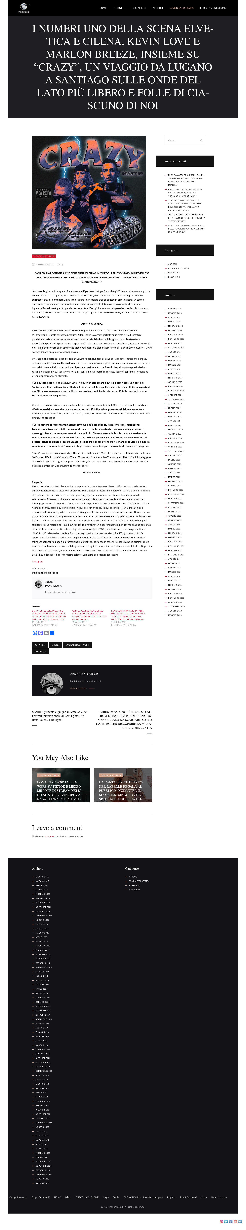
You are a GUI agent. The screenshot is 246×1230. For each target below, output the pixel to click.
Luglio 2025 (174, 356)
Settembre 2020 (176, 606)
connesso (50, 836)
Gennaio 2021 (175, 589)
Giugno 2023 (175, 464)
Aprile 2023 (174, 472)
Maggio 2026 (175, 313)
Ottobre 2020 (175, 602)
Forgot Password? (41, 1197)
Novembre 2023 (176, 442)
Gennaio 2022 (175, 537)
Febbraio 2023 (175, 481)
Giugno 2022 (175, 516)
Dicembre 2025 (175, 334)
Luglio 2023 (174, 460)
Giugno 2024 (175, 412)
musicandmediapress (77, 645)
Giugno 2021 (175, 567)
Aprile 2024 (174, 421)
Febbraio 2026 (175, 326)
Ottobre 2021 (175, 550)
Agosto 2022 (175, 507)
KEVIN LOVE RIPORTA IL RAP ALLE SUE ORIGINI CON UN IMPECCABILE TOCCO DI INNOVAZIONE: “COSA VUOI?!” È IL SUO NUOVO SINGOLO (128, 615)
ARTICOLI (172, 264)
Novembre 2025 (176, 339)
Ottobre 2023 (175, 446)
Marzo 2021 (174, 580)
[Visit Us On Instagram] (221, 1222)
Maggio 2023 (175, 468)
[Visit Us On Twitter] (226, 1222)
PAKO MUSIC (53, 586)
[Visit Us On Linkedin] (240, 1222)
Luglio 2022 (174, 511)
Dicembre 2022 (175, 490)
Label (67, 1197)
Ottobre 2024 (175, 395)
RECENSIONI (174, 277)
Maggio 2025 (175, 365)
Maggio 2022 (175, 520)
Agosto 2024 (175, 403)
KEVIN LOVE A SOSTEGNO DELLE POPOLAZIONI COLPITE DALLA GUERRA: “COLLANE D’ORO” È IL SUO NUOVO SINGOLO (89, 615)
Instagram (37, 561)
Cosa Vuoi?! (65, 457)
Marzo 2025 (174, 373)
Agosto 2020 (175, 611)
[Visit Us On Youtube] (235, 1222)
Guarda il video (91, 472)
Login (106, 1197)
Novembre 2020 (176, 598)
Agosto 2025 (175, 352)
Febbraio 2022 (175, 533)
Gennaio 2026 (175, 330)
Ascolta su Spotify (91, 323)
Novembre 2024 (176, 390)
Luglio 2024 (174, 408)
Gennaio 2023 (175, 485)
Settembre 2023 (176, 451)
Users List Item (219, 1197)
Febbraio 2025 (175, 378)
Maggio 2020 (175, 615)
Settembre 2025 (176, 347)
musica (56, 645)
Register (171, 1197)
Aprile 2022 (174, 524)
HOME (57, 1197)
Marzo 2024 (174, 425)
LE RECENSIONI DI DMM (87, 1197)
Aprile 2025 (174, 369)
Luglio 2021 (174, 563)
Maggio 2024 (175, 416)
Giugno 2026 (175, 308)
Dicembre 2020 (175, 593)
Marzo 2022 (174, 529)
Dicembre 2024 (175, 386)
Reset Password (188, 1197)
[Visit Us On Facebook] (230, 1222)
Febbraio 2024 (175, 429)
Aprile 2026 (174, 317)
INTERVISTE (173, 272)
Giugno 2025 (175, 360)
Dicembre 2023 (175, 438)
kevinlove (40, 645)
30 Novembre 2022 (45, 264)
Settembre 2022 (176, 503)
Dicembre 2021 (175, 541)
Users (204, 1197)
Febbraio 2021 (175, 585)
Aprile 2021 (174, 576)
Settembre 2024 (176, 399)
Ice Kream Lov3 (100, 457)
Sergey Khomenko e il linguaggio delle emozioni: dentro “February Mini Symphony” (186, 228)
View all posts (78, 688)
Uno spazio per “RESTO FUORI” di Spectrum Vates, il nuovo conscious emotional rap (185, 192)
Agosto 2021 (175, 559)
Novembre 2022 (176, 494)
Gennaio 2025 (175, 382)
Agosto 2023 (175, 455)
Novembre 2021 (176, 546)
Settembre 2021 (176, 554)
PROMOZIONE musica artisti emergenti (143, 1197)
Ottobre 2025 (175, 343)
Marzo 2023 (174, 477)
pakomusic (41, 651)
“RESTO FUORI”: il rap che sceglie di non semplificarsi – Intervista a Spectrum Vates (186, 217)
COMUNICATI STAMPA (44, 256)
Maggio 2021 (175, 572)
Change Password (18, 1197)
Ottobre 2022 (175, 498)
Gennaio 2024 (175, 434)
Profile (116, 1197)
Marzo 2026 (174, 321)
